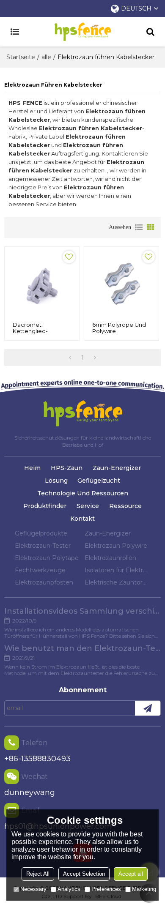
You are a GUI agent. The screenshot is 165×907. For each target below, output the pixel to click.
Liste (139, 227)
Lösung (56, 480)
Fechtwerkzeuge (40, 570)
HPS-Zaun (66, 468)
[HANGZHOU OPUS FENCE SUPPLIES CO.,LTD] (82, 31)
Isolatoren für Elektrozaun (117, 570)
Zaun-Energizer (117, 468)
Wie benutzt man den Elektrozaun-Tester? (82, 648)
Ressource (125, 506)
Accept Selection (84, 874)
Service (88, 506)
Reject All (38, 874)
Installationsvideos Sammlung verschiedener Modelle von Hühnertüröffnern (82, 611)
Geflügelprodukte (41, 533)
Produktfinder (44, 506)
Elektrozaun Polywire (116, 545)
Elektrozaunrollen (110, 558)
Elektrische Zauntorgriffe (117, 582)
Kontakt (82, 518)
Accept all (130, 874)
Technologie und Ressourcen (82, 493)
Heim (32, 468)
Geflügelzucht (98, 480)
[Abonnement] (147, 708)
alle (46, 57)
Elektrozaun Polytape (47, 558)
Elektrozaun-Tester (43, 545)
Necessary (33, 889)
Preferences (106, 889)
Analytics (69, 889)
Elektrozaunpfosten (44, 582)
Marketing (144, 889)
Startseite (20, 57)
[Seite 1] (70, 357)
